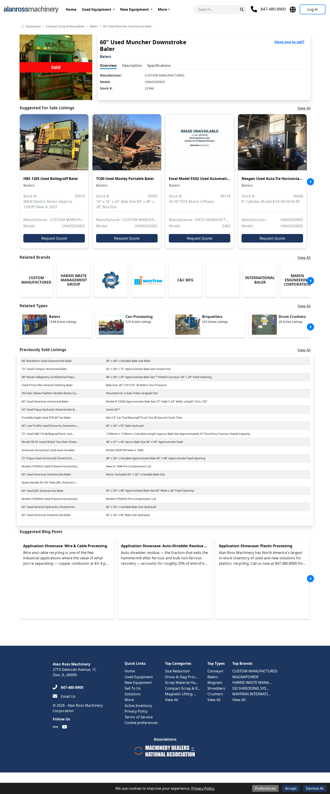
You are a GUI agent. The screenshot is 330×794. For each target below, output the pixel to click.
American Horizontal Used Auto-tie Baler (48, 450)
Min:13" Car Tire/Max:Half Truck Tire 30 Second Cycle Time (144, 418)
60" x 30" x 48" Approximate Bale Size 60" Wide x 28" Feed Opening (150, 490)
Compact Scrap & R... (182, 688)
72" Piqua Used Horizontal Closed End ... (48, 458)
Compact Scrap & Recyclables (65, 26)
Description (132, 65)
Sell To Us (133, 688)
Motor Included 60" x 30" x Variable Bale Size (135, 474)
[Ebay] (55, 727)
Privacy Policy (136, 711)
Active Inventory (138, 705)
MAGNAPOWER (245, 676)
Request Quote (54, 238)
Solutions (133, 693)
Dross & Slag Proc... (181, 676)
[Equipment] (23, 26)
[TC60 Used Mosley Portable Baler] (126, 145)
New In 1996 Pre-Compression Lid (128, 466)
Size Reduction (177, 671)
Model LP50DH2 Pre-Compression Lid (131, 499)
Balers (94, 26)
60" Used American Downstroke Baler (46, 474)
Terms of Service (139, 717)
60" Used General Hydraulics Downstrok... (49, 507)
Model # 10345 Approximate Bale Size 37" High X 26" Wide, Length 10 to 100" (156, 401)
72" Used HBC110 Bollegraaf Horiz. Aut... (48, 434)
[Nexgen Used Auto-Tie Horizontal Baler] (272, 145)
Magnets (214, 682)
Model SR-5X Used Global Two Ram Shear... (50, 442)
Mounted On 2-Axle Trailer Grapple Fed (132, 393)
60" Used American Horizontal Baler (45, 401)
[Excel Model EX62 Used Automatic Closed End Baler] (199, 145)
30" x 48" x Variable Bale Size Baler (128, 361)
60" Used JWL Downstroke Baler (43, 491)
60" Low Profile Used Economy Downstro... (50, 426)
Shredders (216, 688)
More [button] (162, 9)
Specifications (159, 65)
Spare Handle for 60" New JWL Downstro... (49, 482)
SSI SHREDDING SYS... (250, 688)
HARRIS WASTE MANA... (251, 682)
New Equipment (134, 9)
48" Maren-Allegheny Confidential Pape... (49, 377)
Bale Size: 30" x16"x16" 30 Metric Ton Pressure (136, 385)
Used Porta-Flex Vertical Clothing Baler (47, 385)
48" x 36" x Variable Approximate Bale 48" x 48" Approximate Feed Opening (155, 458)
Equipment (33, 26)
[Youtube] (64, 727)
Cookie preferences (141, 722)
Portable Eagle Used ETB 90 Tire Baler (46, 418)
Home (71, 9)
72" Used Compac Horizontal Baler (44, 369)
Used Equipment (96, 9)
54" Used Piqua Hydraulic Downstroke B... (49, 409)
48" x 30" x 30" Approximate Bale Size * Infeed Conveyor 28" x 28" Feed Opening (159, 377)
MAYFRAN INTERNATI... (251, 693)
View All (303, 108)
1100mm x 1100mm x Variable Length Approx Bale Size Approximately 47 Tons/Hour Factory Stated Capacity (178, 434)
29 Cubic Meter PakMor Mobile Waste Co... (50, 393)
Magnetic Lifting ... (180, 693)
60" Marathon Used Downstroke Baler (47, 361)
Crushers (215, 693)
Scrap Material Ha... (181, 682)
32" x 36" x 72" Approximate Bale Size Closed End (138, 369)
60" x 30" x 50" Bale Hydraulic (125, 426)
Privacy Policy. (203, 788)
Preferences (265, 788)
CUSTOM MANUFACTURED (164, 75)
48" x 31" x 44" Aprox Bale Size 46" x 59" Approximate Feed (144, 442)
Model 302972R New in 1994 (124, 450)
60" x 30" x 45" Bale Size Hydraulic (128, 515)
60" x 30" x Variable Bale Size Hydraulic (131, 507)
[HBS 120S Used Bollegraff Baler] (54, 145)
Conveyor (215, 671)
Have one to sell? (289, 41)
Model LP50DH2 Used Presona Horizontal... (50, 466)
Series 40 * (113, 409)
